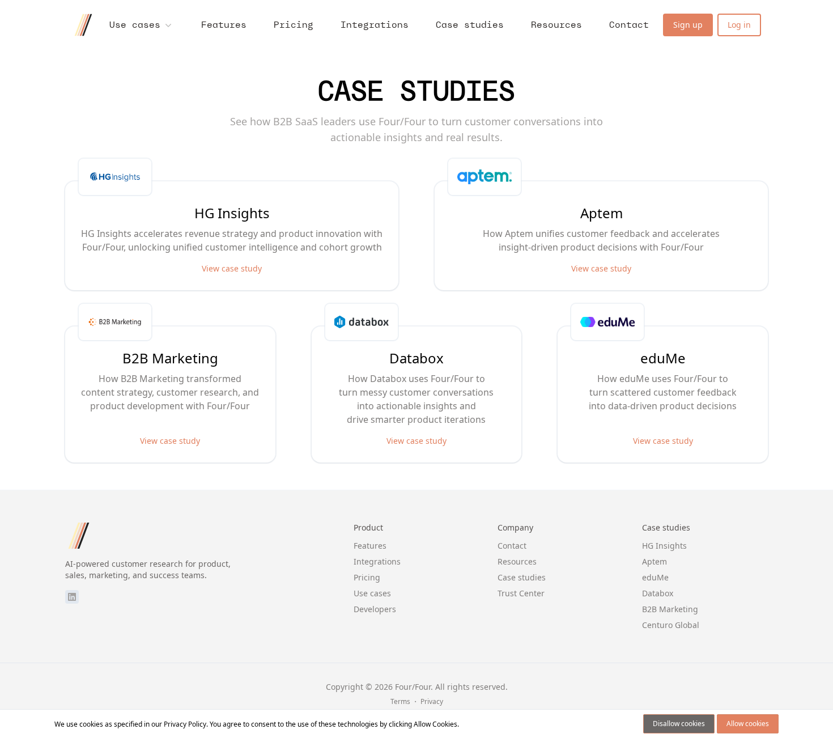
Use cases (134, 24)
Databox (657, 593)
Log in (739, 24)
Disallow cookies (679, 723)
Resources (556, 24)
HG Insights (664, 545)
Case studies (470, 24)
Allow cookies (747, 723)
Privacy (431, 701)
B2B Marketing (670, 609)
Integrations (375, 24)
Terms (400, 701)
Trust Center (521, 593)
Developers (375, 609)
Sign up (688, 24)
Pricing (293, 24)
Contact (629, 24)
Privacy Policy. (186, 724)
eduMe (655, 577)
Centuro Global (670, 625)
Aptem (654, 561)
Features (223, 24)
